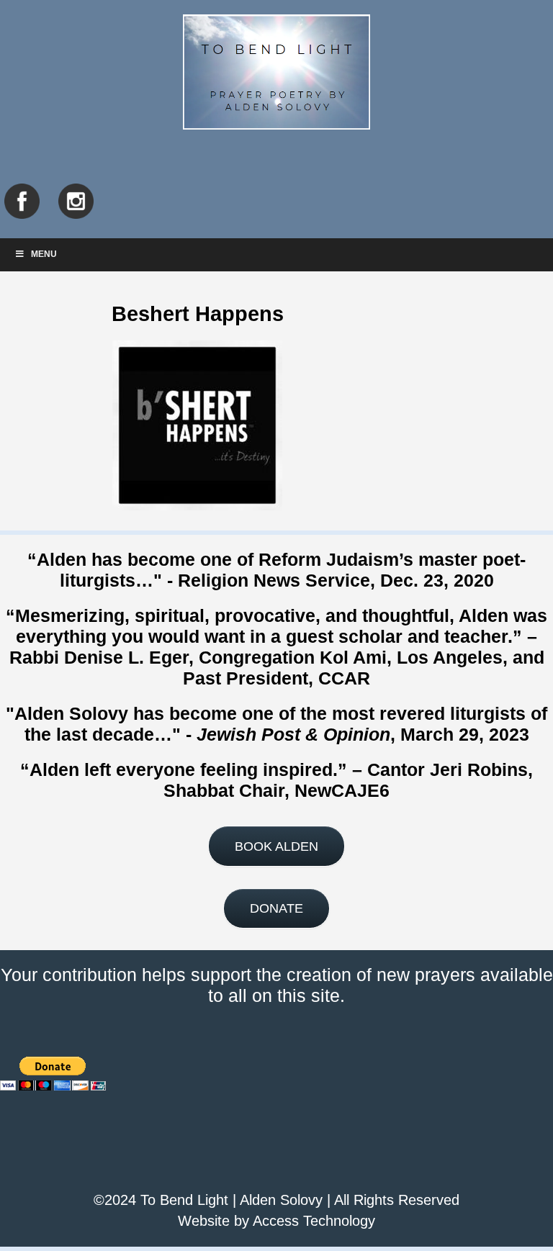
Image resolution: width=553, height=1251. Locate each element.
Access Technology (314, 1221)
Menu (44, 254)
